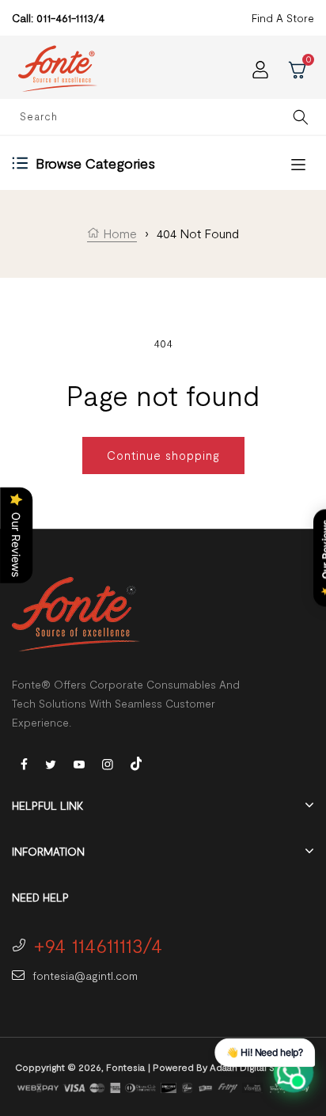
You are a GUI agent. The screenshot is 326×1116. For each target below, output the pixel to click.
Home (118, 233)
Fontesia (125, 1066)
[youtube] (79, 763)
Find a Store (283, 18)
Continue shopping (163, 455)
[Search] (300, 117)
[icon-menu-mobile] (298, 163)
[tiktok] (136, 761)
